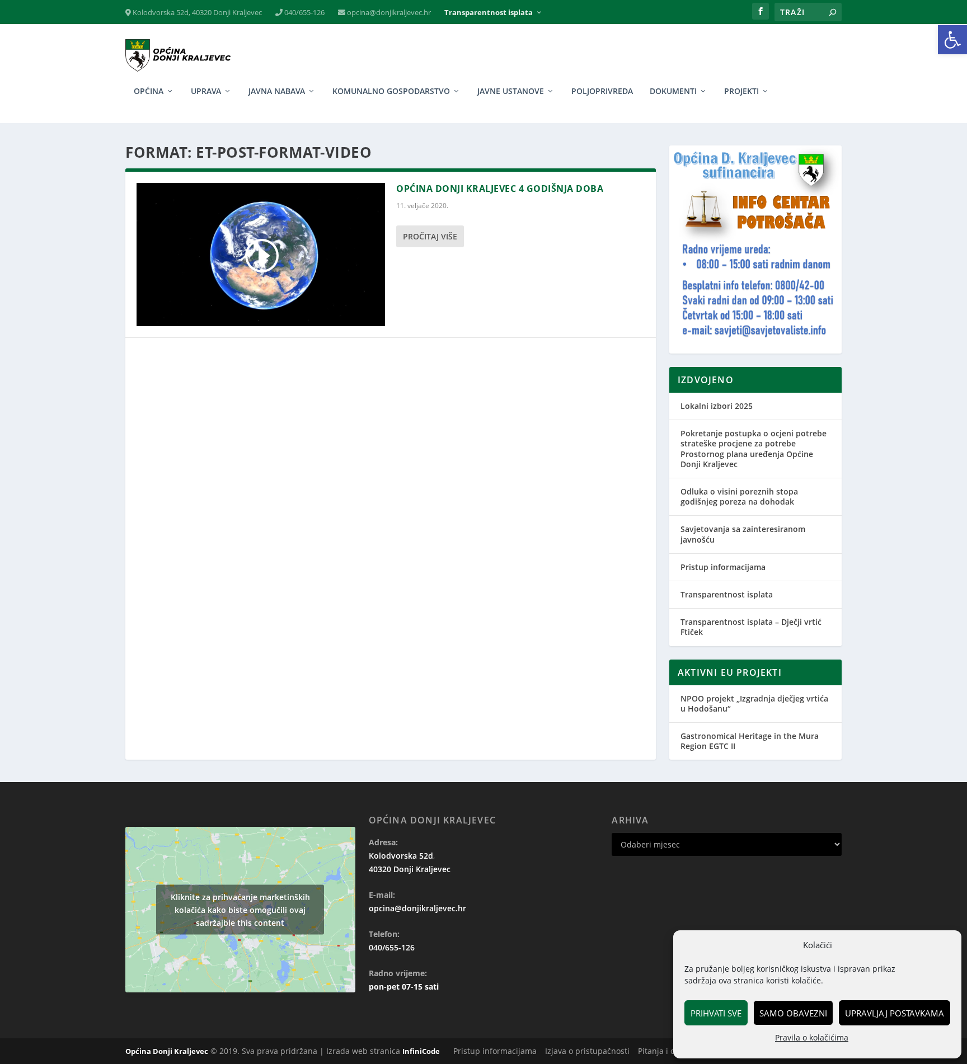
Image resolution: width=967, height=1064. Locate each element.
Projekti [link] (741, 91)
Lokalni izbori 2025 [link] (716, 406)
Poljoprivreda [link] (602, 91)
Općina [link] (148, 91)
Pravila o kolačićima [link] (811, 1037)
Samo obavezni (793, 1013)
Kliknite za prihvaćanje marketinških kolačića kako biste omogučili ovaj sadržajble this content (240, 910)
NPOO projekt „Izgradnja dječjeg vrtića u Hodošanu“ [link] (754, 703)
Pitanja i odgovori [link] (670, 1051)
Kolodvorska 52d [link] (401, 855)
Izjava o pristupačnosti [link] (587, 1051)
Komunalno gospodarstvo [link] (391, 91)
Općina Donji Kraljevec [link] (166, 1051)
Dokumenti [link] (673, 91)
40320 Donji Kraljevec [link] (409, 869)
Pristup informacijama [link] (723, 567)
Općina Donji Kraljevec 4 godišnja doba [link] (499, 188)
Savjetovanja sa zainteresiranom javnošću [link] (742, 534)
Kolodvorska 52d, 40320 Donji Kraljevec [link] (196, 12)
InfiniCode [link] (421, 1051)
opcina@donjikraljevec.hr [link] (388, 12)
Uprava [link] (206, 91)
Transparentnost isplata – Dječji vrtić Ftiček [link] (751, 626)
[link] (952, 39)
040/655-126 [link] (304, 12)
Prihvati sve (716, 1013)
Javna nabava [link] (276, 91)
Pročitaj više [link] (430, 236)
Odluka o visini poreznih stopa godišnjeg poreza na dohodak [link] (739, 496)
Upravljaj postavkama (894, 1013)
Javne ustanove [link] (510, 91)
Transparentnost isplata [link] (488, 12)
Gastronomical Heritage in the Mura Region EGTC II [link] (749, 741)
